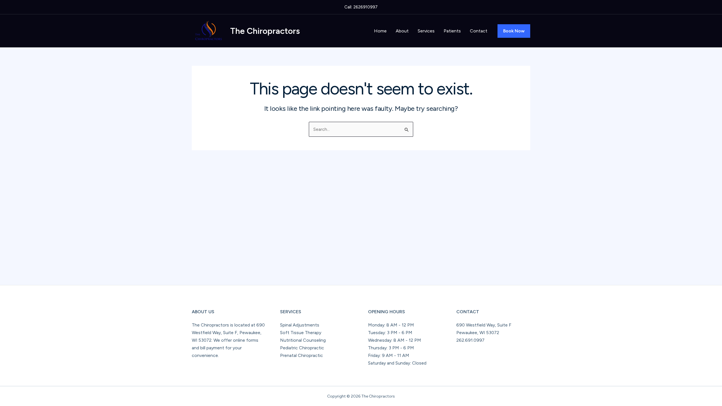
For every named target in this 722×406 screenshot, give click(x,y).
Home (380, 31)
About (402, 31)
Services (426, 31)
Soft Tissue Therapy (300, 332)
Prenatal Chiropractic (301, 355)
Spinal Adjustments (299, 325)
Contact (478, 31)
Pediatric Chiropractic (302, 347)
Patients (452, 31)
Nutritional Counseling (303, 340)
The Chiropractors (265, 31)
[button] (514, 31)
